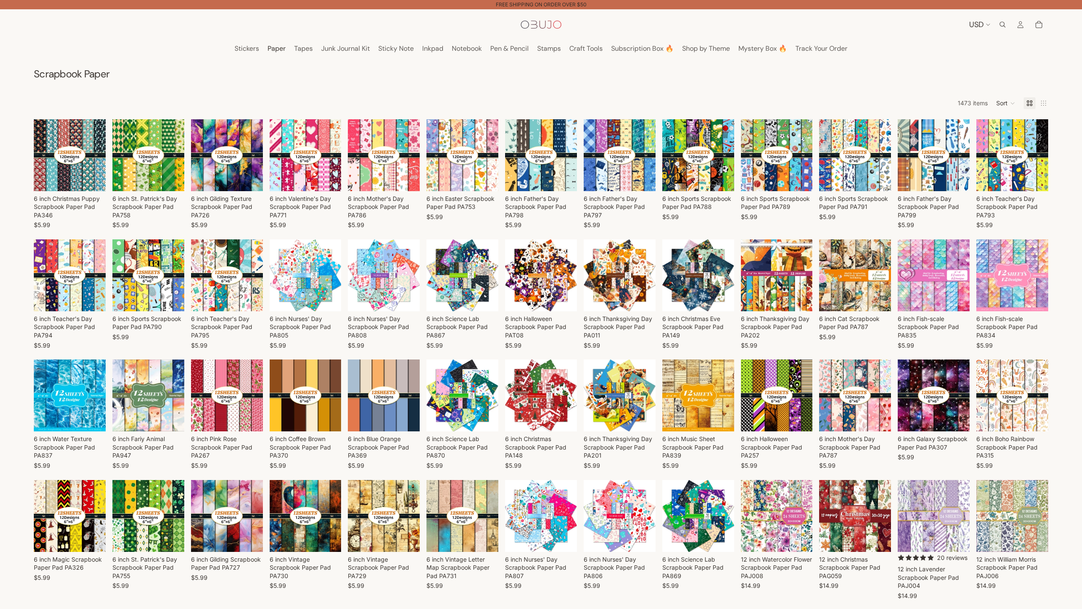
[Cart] (1039, 24)
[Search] (1002, 24)
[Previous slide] (43, 155)
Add (99, 177)
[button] (1005, 103)
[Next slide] (96, 155)
